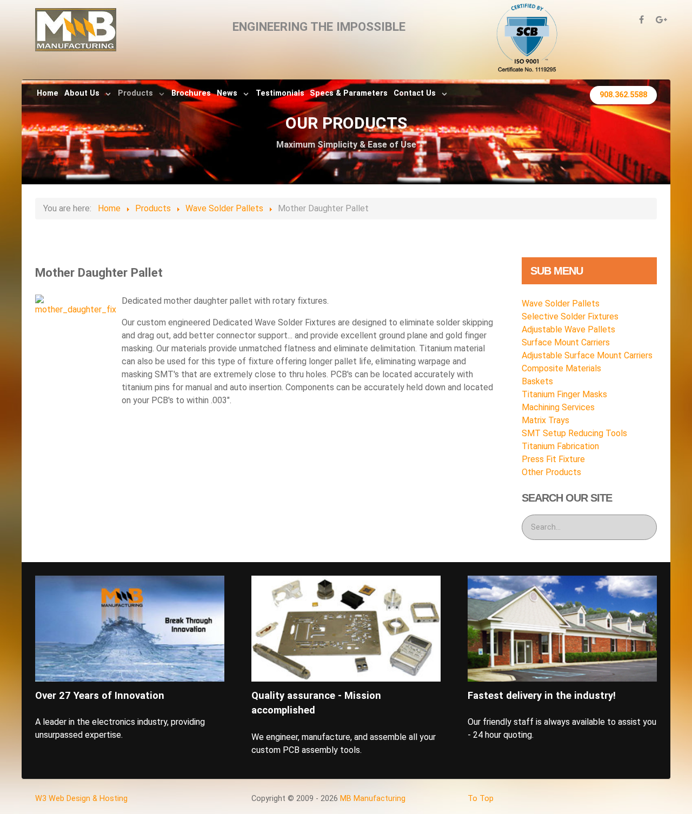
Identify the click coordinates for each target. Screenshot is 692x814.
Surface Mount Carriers (566, 342)
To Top (481, 798)
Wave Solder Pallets (561, 303)
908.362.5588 (623, 94)
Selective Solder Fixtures (570, 316)
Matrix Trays (545, 420)
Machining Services (558, 407)
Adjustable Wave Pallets (568, 329)
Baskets (537, 381)
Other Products (551, 472)
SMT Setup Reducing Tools (574, 433)
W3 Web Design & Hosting (81, 798)
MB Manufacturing (372, 798)
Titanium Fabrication (560, 446)
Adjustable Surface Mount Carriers (587, 355)
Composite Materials (561, 368)
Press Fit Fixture (553, 459)
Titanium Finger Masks (564, 394)
